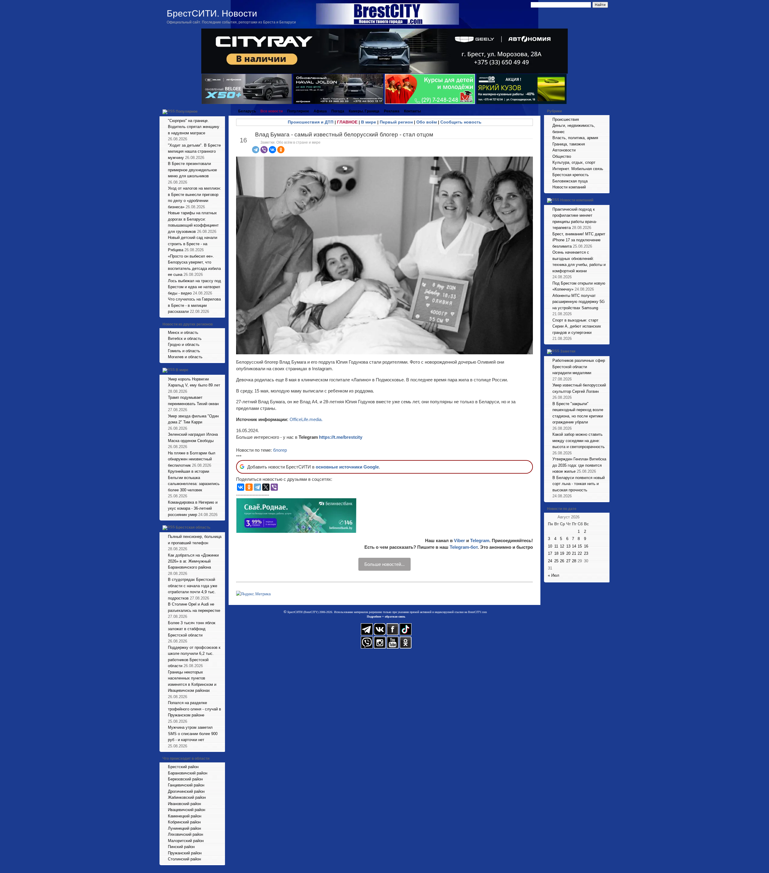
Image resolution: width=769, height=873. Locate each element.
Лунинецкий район (184, 828)
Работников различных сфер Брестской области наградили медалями (578, 366)
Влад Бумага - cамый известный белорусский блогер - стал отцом (344, 134)
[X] (265, 487)
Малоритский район (186, 840)
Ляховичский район (185, 834)
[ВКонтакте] (272, 149)
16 (586, 546)
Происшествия (565, 119)
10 (550, 546)
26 (562, 561)
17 (550, 553)
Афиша (320, 111)
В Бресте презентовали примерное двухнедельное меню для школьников (192, 169)
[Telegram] (255, 149)
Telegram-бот (464, 547)
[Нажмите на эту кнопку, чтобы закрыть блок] (221, 111)
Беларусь (247, 111)
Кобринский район (184, 822)
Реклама (392, 111)
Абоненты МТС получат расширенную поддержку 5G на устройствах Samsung (578, 301)
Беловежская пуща (570, 181)
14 (574, 546)
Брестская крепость (570, 174)
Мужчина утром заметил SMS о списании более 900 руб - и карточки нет (192, 733)
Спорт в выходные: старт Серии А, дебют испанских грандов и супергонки (576, 326)
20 (568, 553)
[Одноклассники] (280, 149)
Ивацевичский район (186, 809)
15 (580, 546)
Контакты (412, 111)
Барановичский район (187, 773)
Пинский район (181, 846)
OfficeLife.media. (306, 419)
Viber (459, 540)
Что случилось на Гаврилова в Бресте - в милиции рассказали (194, 305)
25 (556, 561)
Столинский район (184, 859)
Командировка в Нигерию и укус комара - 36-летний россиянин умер (192, 508)
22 (580, 553)
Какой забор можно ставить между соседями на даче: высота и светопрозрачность (578, 440)
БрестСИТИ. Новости (212, 13)
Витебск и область (185, 338)
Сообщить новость (461, 122)
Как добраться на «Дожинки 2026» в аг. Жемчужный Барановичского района (193, 561)
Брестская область (193, 527)
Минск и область (183, 332)
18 (556, 553)
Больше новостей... (384, 564)
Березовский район (185, 779)
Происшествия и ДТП (310, 122)
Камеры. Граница (364, 111)
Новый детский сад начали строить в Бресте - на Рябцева (192, 243)
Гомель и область (184, 351)
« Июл (553, 575)
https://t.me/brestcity (340, 437)
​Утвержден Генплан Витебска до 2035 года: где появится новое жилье (579, 465)
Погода (337, 111)
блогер (280, 450)
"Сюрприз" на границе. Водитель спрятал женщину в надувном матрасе (193, 126)
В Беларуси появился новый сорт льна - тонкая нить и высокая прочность (578, 483)
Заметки (567, 352)
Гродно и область (183, 344)
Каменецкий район (184, 816)
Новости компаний (569, 187)
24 (550, 561)
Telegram (479, 540)
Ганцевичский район (186, 785)
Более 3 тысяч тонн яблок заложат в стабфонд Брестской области (191, 629)
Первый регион (396, 122)
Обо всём (426, 122)
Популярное (187, 111)
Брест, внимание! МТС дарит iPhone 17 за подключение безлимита (578, 240)
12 (562, 546)
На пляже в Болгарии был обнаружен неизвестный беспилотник (191, 459)
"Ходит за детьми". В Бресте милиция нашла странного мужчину (194, 151)
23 (586, 553)
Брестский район (183, 767)
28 (574, 561)
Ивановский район (184, 803)
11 (556, 546)
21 (574, 553)
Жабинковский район (187, 797)
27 (568, 561)
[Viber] (264, 149)
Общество (561, 156)
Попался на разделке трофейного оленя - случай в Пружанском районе (194, 709)
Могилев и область (185, 357)
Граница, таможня (568, 144)
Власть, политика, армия (575, 138)
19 (562, 553)
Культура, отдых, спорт (573, 162)
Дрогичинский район (186, 791)
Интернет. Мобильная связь (577, 168)
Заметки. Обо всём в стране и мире (290, 142)
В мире (182, 370)
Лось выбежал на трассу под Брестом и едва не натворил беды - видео (194, 287)
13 (568, 546)
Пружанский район (185, 853)
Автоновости (564, 150)
